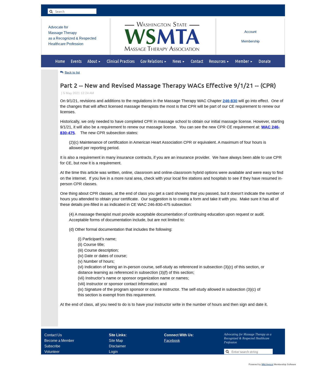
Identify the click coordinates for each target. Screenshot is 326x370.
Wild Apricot (267, 364)
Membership (250, 41)
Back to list (72, 72)
